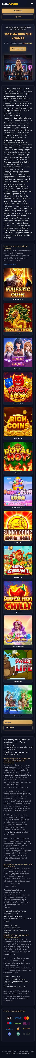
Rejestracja (18, 11)
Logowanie (18, 17)
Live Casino (10, 728)
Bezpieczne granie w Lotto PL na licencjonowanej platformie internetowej (17, 742)
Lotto (10, 4)
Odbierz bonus (18, 49)
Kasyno (8, 722)
